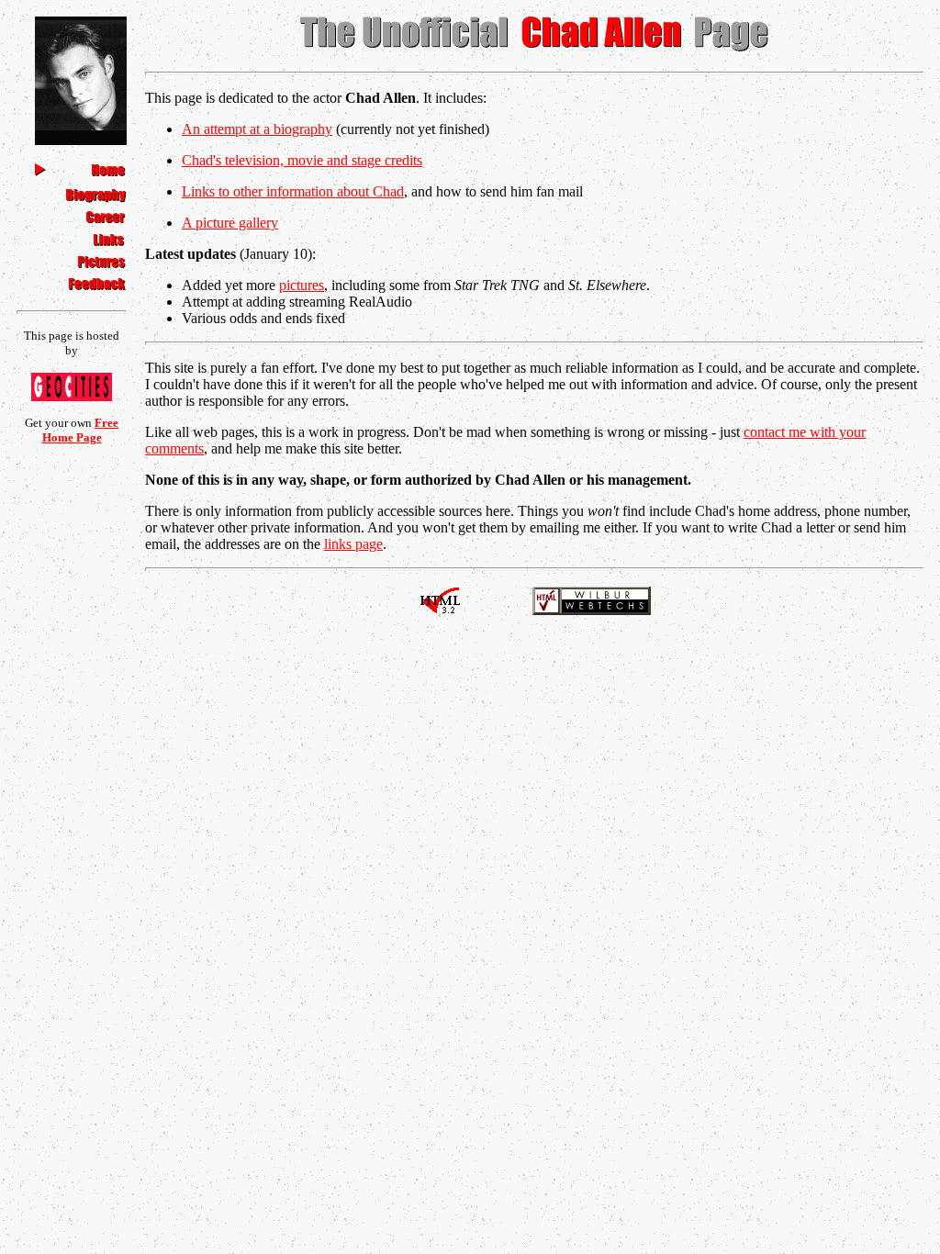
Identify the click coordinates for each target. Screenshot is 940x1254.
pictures (301, 285)
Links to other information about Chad (293, 191)
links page (353, 544)
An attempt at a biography (257, 129)
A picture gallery (230, 222)
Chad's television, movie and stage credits (302, 160)
